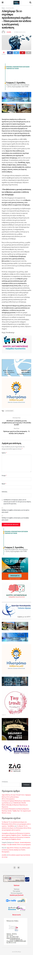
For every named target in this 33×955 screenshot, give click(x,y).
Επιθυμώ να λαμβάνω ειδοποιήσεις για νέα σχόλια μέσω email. (15, 511)
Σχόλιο (4, 453)
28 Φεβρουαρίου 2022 (19, 32)
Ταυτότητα (16, 889)
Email (4, 484)
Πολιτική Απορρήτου (16, 893)
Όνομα (4, 476)
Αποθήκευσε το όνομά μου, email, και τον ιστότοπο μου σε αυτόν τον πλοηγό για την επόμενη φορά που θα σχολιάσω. (17, 502)
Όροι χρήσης (16, 891)
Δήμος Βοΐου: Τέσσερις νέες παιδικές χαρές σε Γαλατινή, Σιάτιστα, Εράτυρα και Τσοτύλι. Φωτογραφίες (16, 850)
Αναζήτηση (5, 782)
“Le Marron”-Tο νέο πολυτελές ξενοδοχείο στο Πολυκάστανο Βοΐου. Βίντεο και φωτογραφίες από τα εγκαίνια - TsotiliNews (16, 824)
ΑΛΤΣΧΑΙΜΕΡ (9, 411)
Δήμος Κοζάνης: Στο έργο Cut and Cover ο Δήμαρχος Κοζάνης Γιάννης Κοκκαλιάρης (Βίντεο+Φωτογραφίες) (16, 797)
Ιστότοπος (4, 492)
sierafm (9, 32)
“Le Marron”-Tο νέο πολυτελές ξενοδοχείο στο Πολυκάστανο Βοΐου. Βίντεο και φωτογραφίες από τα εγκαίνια (16, 828)
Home (3, 8)
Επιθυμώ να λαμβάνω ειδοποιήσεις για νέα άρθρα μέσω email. (15, 519)
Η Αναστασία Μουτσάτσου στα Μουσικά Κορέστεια (15, 809)
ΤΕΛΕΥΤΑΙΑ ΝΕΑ (10, 8)
